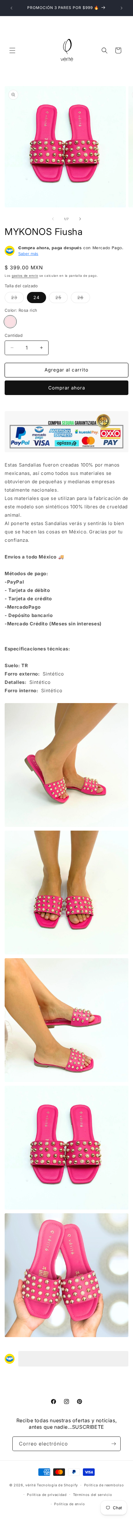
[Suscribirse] (113, 1443)
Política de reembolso (104, 1485)
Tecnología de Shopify (57, 1485)
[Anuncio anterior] (11, 8)
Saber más (28, 253)
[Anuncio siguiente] (121, 8)
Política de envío (69, 1504)
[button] (12, 50)
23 (17, 298)
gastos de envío (25, 275)
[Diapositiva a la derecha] (80, 219)
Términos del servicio (92, 1495)
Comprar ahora (66, 388)
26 (83, 298)
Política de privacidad (46, 1495)
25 (61, 298)
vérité (30, 1485)
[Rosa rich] (10, 321)
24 (36, 297)
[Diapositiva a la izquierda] (53, 219)
